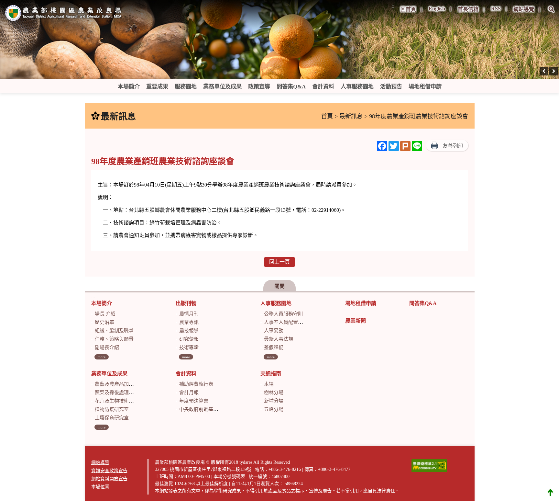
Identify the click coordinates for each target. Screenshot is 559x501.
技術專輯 (189, 347)
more (101, 357)
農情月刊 (189, 313)
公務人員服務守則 (283, 313)
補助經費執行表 (196, 384)
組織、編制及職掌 (114, 330)
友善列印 (453, 146)
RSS (496, 8)
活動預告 (391, 87)
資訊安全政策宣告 (109, 470)
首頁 (327, 116)
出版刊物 (186, 303)
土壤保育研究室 (112, 417)
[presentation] (544, 71)
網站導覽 (523, 9)
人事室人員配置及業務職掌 (293, 322)
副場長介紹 (107, 347)
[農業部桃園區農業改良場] (64, 14)
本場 (269, 384)
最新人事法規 (278, 339)
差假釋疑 (273, 347)
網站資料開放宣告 (109, 478)
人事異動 (273, 330)
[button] (551, 13)
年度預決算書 (193, 401)
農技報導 (189, 330)
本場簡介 (129, 87)
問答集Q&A (291, 87)
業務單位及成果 (222, 87)
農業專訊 (189, 322)
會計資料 (323, 87)
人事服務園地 (357, 87)
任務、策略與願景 (114, 339)
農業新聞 (355, 321)
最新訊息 (351, 116)
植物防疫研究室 (112, 409)
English (437, 8)
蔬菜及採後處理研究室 (119, 392)
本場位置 (100, 486)
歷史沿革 (104, 322)
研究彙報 (189, 339)
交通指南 (270, 373)
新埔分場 (273, 401)
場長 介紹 (105, 313)
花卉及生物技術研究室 (119, 401)
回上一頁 (279, 262)
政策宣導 (259, 87)
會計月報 (189, 392)
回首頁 (408, 9)
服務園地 (186, 87)
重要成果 (157, 87)
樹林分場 (273, 392)
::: (394, 6)
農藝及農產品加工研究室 (121, 384)
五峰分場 (273, 409)
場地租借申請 (425, 87)
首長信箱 (468, 9)
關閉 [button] (279, 286)
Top (550, 492)
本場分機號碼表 (229, 476)
